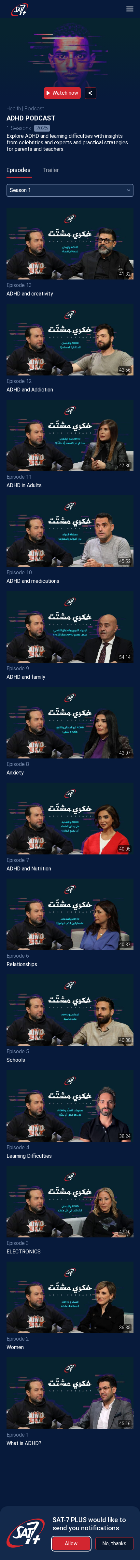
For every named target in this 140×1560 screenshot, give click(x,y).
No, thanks (114, 1543)
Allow (71, 1543)
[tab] (19, 170)
